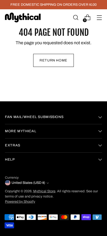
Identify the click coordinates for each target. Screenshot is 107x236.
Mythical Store (44, 191)
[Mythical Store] (23, 17)
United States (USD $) (28, 183)
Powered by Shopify (20, 201)
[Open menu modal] (99, 17)
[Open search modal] (75, 17)
